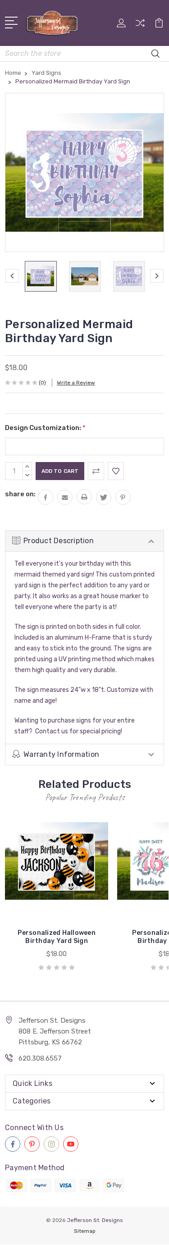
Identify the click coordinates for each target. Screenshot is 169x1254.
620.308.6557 (40, 1058)
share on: (20, 494)
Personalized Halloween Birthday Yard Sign (57, 937)
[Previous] (12, 276)
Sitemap (85, 1231)
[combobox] (84, 53)
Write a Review (76, 383)
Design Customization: (45, 428)
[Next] (157, 276)
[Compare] (140, 26)
